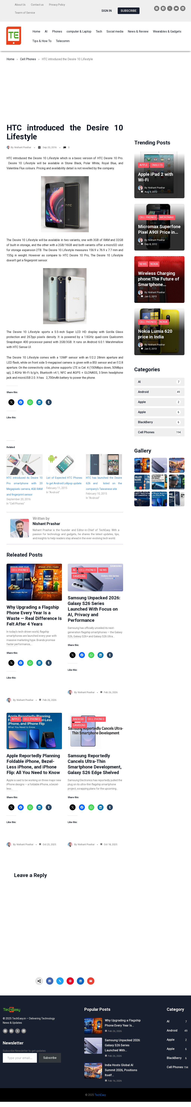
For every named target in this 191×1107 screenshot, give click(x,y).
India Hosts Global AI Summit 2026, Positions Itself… (121, 1070)
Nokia (154, 264)
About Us (20, 4)
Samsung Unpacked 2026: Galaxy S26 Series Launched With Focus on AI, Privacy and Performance (94, 609)
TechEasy (100, 1094)
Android (78, 719)
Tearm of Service (25, 12)
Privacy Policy (57, 4)
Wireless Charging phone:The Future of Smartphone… (158, 279)
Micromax (167, 217)
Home (10, 59)
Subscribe (50, 1058)
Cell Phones (28, 59)
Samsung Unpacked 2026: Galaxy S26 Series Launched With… (122, 1045)
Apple (16, 719)
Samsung (79, 576)
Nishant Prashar (22, 147)
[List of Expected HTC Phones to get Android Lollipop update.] (64, 464)
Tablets (157, 164)
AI (74, 570)
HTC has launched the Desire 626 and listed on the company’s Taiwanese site (104, 483)
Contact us (37, 4)
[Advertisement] (95, 95)
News (103, 570)
